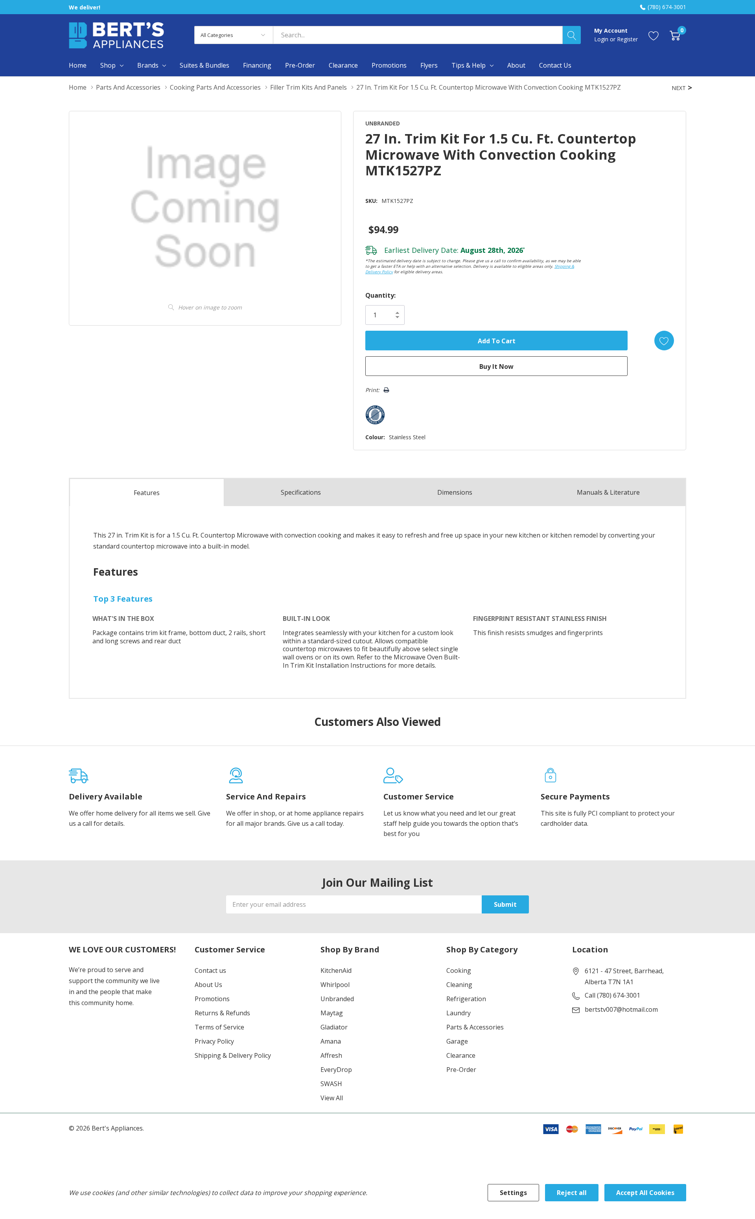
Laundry (458, 1013)
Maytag (331, 1013)
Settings (513, 1192)
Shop (108, 65)
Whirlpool (335, 984)
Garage (457, 1041)
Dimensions (454, 492)
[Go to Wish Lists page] (653, 35)
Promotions (212, 998)
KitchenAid (336, 970)
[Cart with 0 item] (675, 35)
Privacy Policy (214, 1041)
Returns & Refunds (222, 1013)
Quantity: (380, 295)
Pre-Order (461, 1069)
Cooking (458, 970)
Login (602, 39)
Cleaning (459, 984)
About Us (208, 984)
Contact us (210, 970)
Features (147, 492)
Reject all (572, 1192)
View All (331, 1098)
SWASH (331, 1083)
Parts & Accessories (475, 1027)
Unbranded (337, 998)
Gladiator (334, 1027)
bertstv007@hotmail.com (621, 1009)
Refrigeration (466, 998)
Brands (147, 65)
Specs (301, 492)
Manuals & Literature (608, 492)
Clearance (460, 1055)
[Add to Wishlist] (664, 340)
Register (627, 39)
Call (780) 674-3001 (612, 995)
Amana (330, 1041)
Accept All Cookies (645, 1192)
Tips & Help (468, 65)
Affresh (331, 1055)
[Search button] (572, 35)
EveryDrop (336, 1069)
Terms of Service (219, 1027)
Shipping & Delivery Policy (233, 1055)
